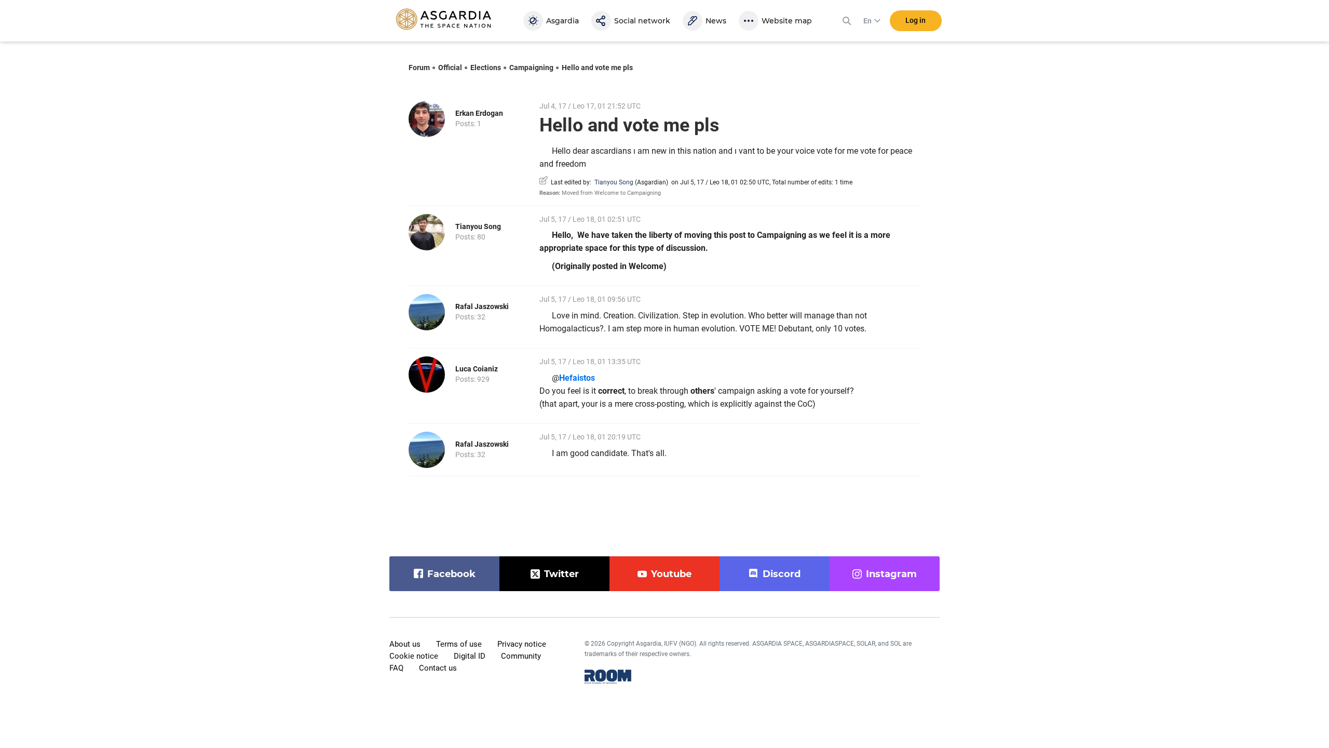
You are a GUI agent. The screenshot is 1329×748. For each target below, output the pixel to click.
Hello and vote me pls (597, 67)
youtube (671, 574)
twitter (561, 574)
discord (782, 574)
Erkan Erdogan (479, 113)
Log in (915, 20)
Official (450, 67)
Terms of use (459, 644)
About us (405, 644)
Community (521, 656)
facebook (451, 574)
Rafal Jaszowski (482, 306)
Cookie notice (413, 656)
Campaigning (531, 67)
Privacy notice (521, 644)
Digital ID (469, 656)
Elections (485, 67)
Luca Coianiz (476, 369)
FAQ (396, 668)
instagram (891, 574)
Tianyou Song (613, 182)
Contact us (438, 668)
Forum (419, 67)
